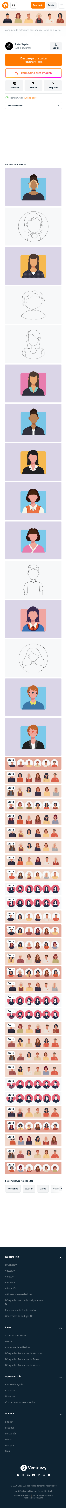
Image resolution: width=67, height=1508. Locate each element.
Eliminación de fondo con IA (20, 1309)
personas (13, 1187)
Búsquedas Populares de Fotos (22, 1358)
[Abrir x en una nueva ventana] (42, 1474)
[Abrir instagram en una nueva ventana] (22, 1474)
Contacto (10, 1389)
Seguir (56, 47)
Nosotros (10, 1395)
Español (9, 1427)
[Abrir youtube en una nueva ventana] (48, 1474)
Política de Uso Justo (32, 1497)
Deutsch (9, 1438)
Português (10, 1432)
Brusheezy (11, 1264)
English (9, 1421)
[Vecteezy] (5, 5)
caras (43, 1187)
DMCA (8, 1340)
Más (7, 1450)
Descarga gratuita (33, 59)
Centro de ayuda (14, 1384)
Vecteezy (10, 1270)
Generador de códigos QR (19, 1315)
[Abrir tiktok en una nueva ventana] (37, 1474)
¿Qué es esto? (30, 97)
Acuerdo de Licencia (16, 1334)
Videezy (9, 1276)
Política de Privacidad (42, 1494)
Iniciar (51, 5)
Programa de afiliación (17, 1346)
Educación (10, 1287)
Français (9, 1444)
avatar (29, 1187)
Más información (16, 104)
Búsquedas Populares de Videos (22, 1364)
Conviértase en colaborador (20, 1401)
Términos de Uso (21, 1494)
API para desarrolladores (18, 1293)
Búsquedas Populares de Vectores (23, 1352)
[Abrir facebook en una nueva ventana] (16, 1474)
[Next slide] (54, 1188)
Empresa (10, 1282)
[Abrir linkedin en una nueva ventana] (27, 1474)
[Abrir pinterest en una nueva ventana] (32, 1474)
